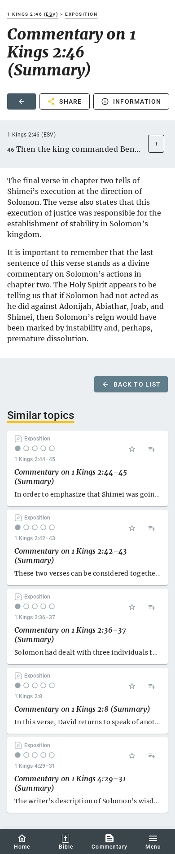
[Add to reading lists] (152, 449)
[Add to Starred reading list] (132, 449)
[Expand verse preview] (156, 144)
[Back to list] (21, 101)
